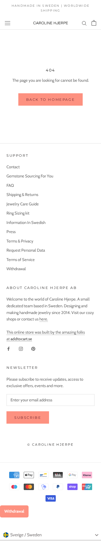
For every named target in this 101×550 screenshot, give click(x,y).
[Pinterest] (33, 348)
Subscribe (27, 417)
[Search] (84, 23)
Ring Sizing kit (17, 213)
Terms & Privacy (19, 241)
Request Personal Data (25, 250)
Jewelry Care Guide (22, 204)
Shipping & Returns (22, 194)
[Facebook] (8, 348)
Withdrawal (16, 268)
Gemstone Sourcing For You (29, 176)
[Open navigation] (7, 23)
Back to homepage (50, 99)
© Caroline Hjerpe (50, 444)
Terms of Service (20, 259)
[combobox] (50, 535)
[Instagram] (21, 348)
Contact (13, 167)
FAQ (10, 185)
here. (43, 319)
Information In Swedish (26, 222)
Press (11, 231)
